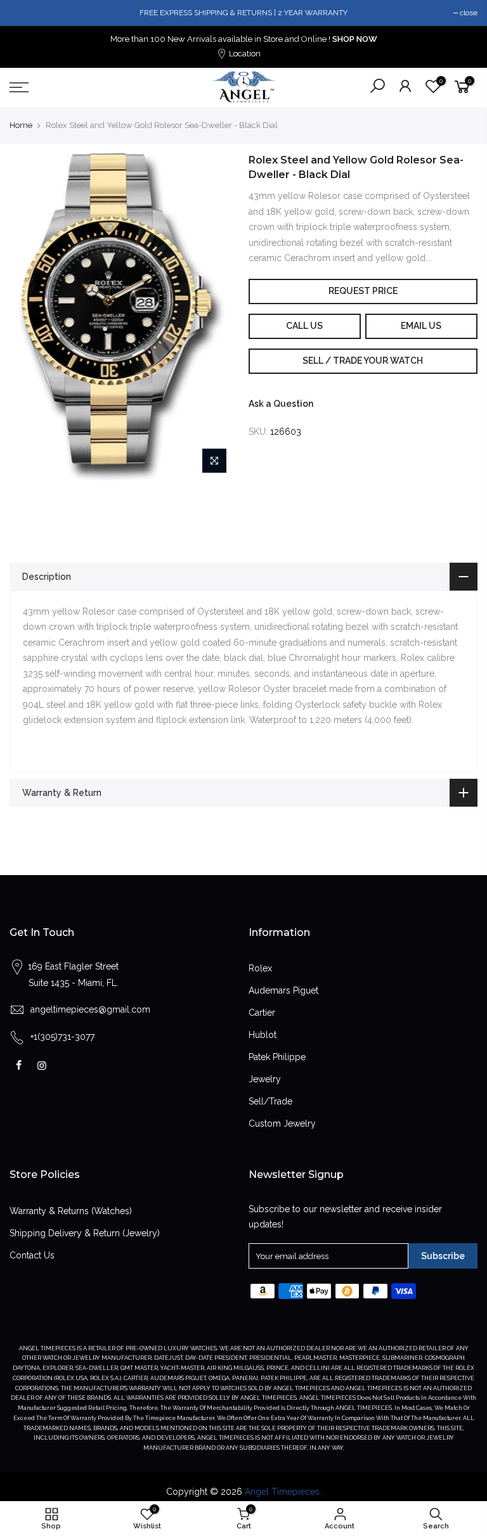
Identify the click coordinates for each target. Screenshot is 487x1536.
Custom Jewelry (282, 1123)
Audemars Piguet (283, 990)
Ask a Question (281, 404)
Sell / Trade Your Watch (362, 360)
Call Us (304, 326)
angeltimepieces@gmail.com (90, 1009)
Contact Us (32, 1255)
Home (21, 125)
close (468, 12)
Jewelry (265, 1079)
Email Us (421, 326)
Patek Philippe (277, 1057)
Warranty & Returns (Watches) (71, 1211)
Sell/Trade (270, 1101)
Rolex (260, 968)
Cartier (262, 1013)
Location (244, 53)
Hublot (262, 1035)
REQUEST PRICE (363, 291)
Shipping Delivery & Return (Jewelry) (85, 1233)
